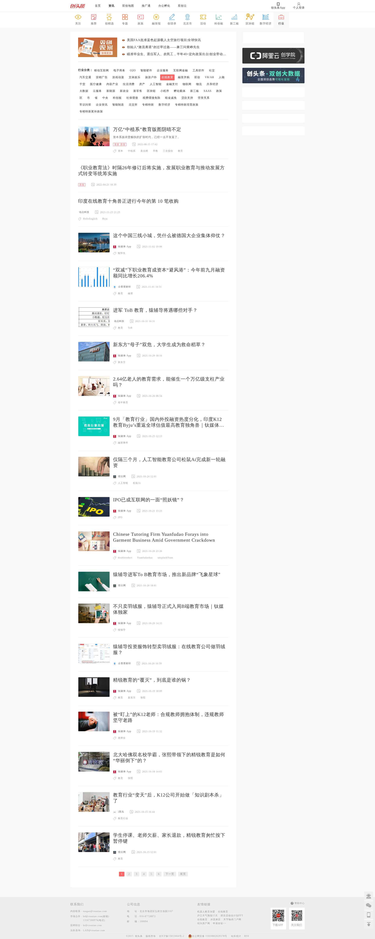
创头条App (278, 7)
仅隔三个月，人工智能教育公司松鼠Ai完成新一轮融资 (169, 462)
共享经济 (212, 84)
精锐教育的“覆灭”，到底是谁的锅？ (152, 680)
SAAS (208, 91)
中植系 (132, 151)
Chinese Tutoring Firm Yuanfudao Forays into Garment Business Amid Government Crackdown (164, 537)
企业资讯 (102, 104)
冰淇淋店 (215, 919)
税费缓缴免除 (151, 97)
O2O (133, 70)
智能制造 (118, 104)
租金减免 (171, 97)
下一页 (169, 874)
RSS (246, 936)
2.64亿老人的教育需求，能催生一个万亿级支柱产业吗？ (169, 381)
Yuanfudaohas (145, 557)
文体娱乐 (134, 77)
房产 (142, 84)
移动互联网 (101, 70)
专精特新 (148, 104)
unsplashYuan (165, 557)
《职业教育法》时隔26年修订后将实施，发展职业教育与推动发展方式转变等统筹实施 (151, 170)
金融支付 (172, 84)
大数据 (83, 91)
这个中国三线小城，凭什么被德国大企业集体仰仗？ (169, 235)
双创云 (182, 5)
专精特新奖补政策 (91, 111)
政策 (219, 91)
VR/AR (209, 77)
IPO (120, 517)
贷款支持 (187, 97)
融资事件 (123, 442)
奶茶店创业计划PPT (232, 915)
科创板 (117, 97)
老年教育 (123, 402)
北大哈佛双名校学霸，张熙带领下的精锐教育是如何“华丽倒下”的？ (169, 757)
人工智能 (156, 84)
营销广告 (102, 77)
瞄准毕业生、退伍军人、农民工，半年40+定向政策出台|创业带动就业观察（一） (178, 54)
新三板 (194, 91)
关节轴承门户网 (232, 919)
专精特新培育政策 (186, 104)
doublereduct (125, 557)
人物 (222, 77)
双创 (197, 77)
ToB (130, 327)
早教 (155, 151)
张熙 (143, 697)
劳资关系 (204, 97)
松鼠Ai (137, 483)
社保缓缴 (132, 97)
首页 (98, 5)
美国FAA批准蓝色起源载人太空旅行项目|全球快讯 (164, 40)
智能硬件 (146, 70)
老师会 (122, 738)
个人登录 (299, 7)
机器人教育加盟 (206, 911)
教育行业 (123, 818)
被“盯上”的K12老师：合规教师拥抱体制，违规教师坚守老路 (168, 717)
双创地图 (128, 5)
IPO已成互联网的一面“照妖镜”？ (148, 499)
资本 (120, 151)
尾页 (183, 874)
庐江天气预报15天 (207, 915)
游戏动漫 (118, 77)
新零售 (137, 91)
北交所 (133, 104)
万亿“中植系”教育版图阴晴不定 (147, 129)
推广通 (146, 5)
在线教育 (167, 77)
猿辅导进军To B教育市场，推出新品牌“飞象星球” (167, 574)
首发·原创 (119, 144)
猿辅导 (122, 629)
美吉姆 (144, 151)
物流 (199, 84)
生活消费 (129, 84)
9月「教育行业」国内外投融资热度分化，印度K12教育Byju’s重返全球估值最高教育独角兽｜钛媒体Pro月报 (169, 422)
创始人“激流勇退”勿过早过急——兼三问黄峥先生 (163, 47)
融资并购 (184, 77)
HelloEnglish (90, 218)
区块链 (151, 91)
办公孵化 (164, 5)
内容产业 (112, 84)
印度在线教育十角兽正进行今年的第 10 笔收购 (128, 201)
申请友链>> (219, 923)
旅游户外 (151, 77)
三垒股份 (168, 151)
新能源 (110, 91)
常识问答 (85, 104)
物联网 (187, 84)
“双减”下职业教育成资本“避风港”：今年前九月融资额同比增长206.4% (169, 272)
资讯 (111, 5)
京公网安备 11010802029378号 (209, 936)
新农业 (124, 91)
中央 (105, 97)
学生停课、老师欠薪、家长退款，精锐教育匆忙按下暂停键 (169, 838)
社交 (212, 70)
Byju (105, 218)
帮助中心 (300, 903)
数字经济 (164, 104)
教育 (180, 151)
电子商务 (119, 70)
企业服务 (163, 70)
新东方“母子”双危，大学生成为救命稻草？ (159, 344)
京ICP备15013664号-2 (171, 936)
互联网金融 (180, 70)
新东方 (122, 362)
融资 (130, 293)
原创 (81, 184)
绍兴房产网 (203, 923)
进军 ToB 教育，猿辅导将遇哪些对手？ (155, 310)
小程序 (164, 91)
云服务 (97, 91)
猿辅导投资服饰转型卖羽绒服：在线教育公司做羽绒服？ (169, 649)
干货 (82, 84)
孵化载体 (180, 91)
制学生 (122, 253)
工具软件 (198, 70)
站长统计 (236, 936)
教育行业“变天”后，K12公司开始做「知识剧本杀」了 (168, 797)
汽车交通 (85, 77)
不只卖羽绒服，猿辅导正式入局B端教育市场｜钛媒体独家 (168, 609)
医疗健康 (96, 84)
